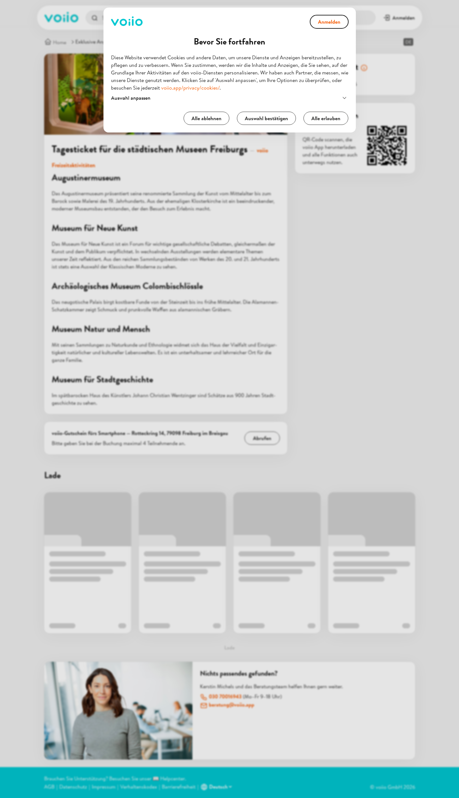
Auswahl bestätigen (266, 118)
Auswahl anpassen (130, 98)
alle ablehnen (206, 118)
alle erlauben (325, 118)
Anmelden (329, 21)
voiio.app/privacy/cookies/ (190, 87)
